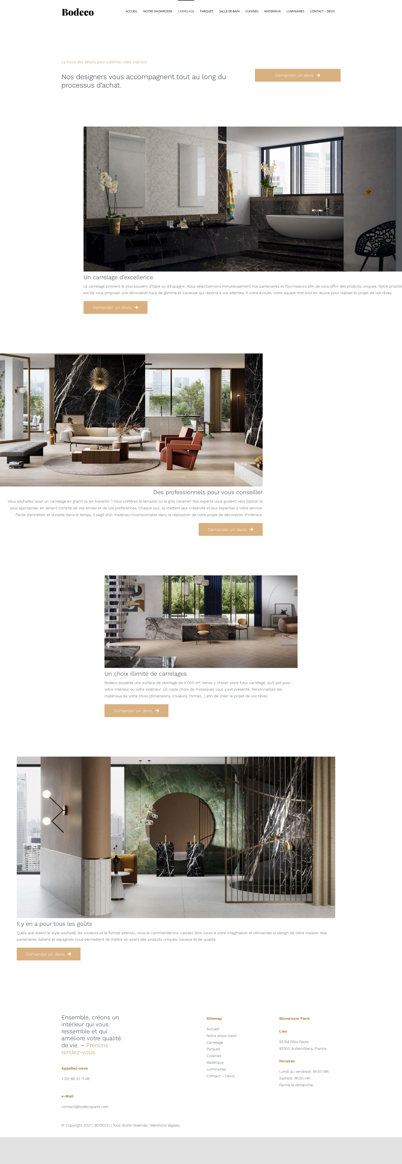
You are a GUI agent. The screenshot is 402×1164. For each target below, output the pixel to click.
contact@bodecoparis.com (85, 1106)
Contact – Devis (220, 1076)
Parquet (213, 1049)
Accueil (213, 1029)
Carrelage (215, 1042)
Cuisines (214, 1055)
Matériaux (215, 1062)
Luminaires (216, 1069)
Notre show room (222, 1035)
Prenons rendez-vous (84, 1049)
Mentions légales (165, 1125)
